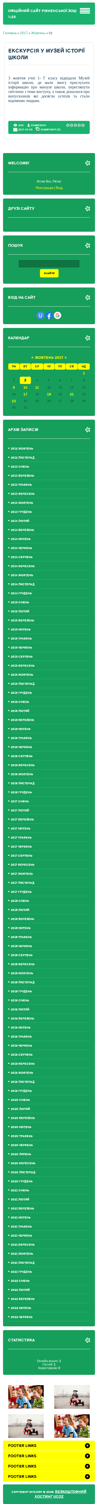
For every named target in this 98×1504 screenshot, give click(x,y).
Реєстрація (45, 188)
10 (25, 387)
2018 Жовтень (22, 973)
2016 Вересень (23, 765)
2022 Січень (20, 1281)
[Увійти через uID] (40, 315)
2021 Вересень (23, 1245)
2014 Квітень (21, 539)
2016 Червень (21, 747)
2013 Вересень (23, 494)
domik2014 (38, 125)
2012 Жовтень (22, 449)
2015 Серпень (22, 657)
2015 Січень (20, 602)
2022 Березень (23, 1299)
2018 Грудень (21, 991)
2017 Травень (21, 838)
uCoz (58, 1496)
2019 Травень (21, 1037)
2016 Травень (21, 738)
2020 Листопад (23, 1172)
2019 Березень (22, 1019)
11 (37, 387)
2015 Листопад (23, 684)
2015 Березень (22, 620)
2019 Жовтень (22, 1073)
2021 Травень (21, 1227)
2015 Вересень (23, 666)
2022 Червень (22, 1317)
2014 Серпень (22, 557)
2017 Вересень (22, 865)
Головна (10, 33)
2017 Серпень (21, 856)
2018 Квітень (21, 928)
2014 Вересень (23, 566)
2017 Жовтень (22, 874)
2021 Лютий (20, 1199)
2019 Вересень (23, 1064)
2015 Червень (21, 648)
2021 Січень (20, 1190)
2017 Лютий (20, 810)
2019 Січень (20, 1000)
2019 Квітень (21, 1028)
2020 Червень (22, 1145)
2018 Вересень (23, 964)
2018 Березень (22, 919)
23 (14, 401)
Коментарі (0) (51, 129)
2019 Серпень (22, 1055)
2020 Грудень (22, 1181)
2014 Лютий (20, 521)
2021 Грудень (21, 1272)
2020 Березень (23, 1118)
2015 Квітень (21, 630)
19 (49, 394)
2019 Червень (21, 1046)
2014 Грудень (21, 593)
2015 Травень (21, 639)
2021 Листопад (23, 1263)
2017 (24, 33)
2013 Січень (20, 467)
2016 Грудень (21, 792)
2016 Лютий (20, 711)
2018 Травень (21, 937)
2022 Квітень (21, 1308)
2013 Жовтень (22, 503)
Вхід (59, 188)
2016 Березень (22, 720)
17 (25, 394)
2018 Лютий (20, 910)
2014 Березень (22, 530)
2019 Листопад (23, 1082)
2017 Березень (22, 819)
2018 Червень (21, 946)
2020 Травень (22, 1136)
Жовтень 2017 (49, 357)
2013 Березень (22, 476)
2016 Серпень (22, 756)
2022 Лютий (20, 1290)
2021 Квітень (21, 1218)
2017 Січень (20, 801)
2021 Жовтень (22, 1254)
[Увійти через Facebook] (49, 315)
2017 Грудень (21, 892)
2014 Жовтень (22, 575)
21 (72, 394)
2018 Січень (20, 901)
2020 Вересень (23, 1163)
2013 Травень (21, 485)
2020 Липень (21, 1154)
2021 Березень (22, 1208)
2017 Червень (21, 847)
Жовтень (38, 33)
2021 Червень (21, 1236)
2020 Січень (20, 1100)
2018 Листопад (23, 982)
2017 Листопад (22, 883)
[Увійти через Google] (57, 315)
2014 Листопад (23, 584)
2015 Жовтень (22, 675)
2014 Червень (21, 548)
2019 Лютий (20, 1009)
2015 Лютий (20, 611)
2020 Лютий (20, 1109)
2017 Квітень (20, 829)
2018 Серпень (22, 955)
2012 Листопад (23, 458)
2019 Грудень (21, 1091)
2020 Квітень (21, 1127)
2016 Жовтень (22, 774)
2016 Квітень (21, 729)
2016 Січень (20, 702)
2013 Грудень (21, 512)
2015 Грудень (21, 693)
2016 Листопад (23, 783)
